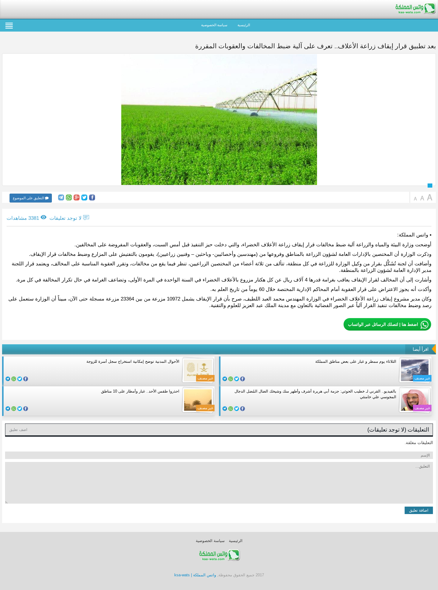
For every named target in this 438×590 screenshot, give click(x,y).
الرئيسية (243, 25)
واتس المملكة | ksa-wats (195, 575)
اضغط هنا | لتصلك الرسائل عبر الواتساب (383, 324)
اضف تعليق (18, 429)
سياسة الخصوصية (214, 25)
